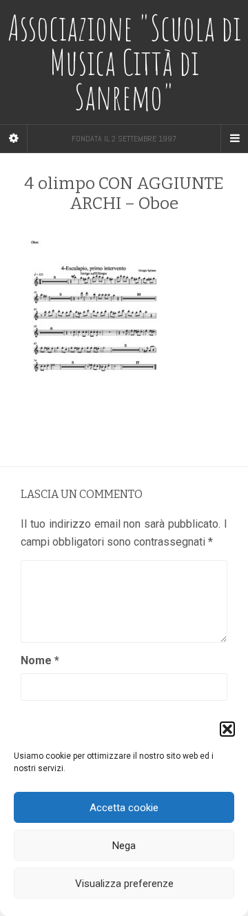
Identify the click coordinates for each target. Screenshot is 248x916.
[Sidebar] (14, 138)
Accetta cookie (124, 808)
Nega (124, 845)
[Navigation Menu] (234, 138)
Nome (40, 660)
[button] (227, 729)
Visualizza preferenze (124, 883)
